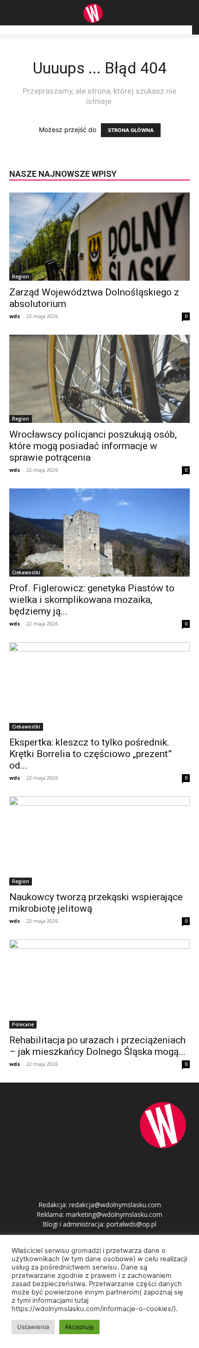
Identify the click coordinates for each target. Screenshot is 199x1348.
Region (20, 276)
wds (14, 316)
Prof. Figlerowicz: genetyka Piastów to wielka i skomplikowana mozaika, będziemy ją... (91, 600)
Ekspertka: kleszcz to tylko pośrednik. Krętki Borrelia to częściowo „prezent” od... (90, 754)
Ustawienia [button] (33, 1326)
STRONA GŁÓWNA (131, 130)
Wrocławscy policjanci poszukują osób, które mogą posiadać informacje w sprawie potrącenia (93, 446)
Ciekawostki (26, 572)
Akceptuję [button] (79, 1326)
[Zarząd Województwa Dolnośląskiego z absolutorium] (99, 237)
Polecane (23, 1024)
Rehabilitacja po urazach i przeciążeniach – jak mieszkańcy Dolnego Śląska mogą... (97, 1046)
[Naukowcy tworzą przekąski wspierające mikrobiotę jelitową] (99, 840)
